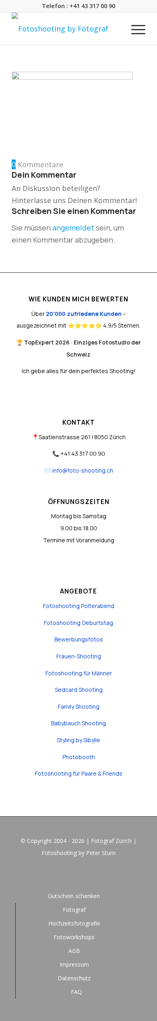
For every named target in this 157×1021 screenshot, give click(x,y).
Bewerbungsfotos (78, 639)
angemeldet (73, 227)
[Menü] (134, 28)
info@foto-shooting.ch (82, 470)
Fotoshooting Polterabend (78, 606)
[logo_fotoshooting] (65, 28)
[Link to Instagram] (78, 875)
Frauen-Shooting (78, 656)
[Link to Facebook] (66, 875)
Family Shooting (78, 706)
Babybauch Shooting (78, 723)
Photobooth (78, 757)
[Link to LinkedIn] (91, 875)
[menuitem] (134, 28)
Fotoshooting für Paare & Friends (78, 773)
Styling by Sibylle (78, 740)
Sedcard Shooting (79, 689)
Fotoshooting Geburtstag (78, 623)
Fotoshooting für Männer (78, 673)
